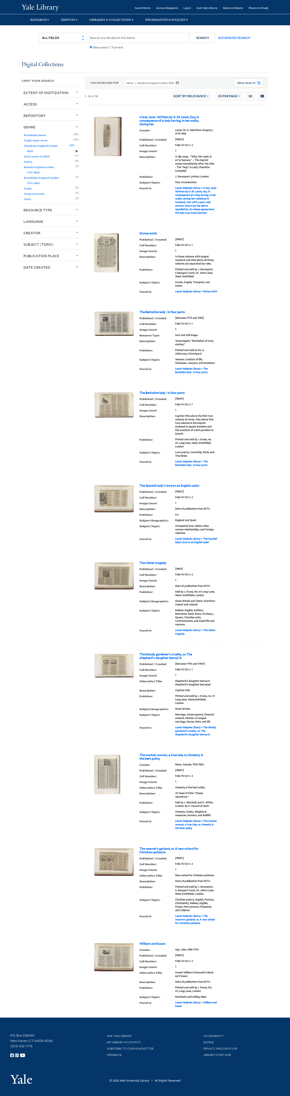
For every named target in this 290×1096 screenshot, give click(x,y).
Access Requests (167, 8)
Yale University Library (40, 7)
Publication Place (41, 255)
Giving (208, 1042)
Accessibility (213, 1036)
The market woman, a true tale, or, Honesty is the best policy (171, 756)
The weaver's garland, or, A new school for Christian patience (168, 850)
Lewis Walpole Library (188, 187)
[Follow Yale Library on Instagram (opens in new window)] (17, 1055)
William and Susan (152, 943)
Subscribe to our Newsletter (130, 1048)
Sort (189, 96)
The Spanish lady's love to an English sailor (169, 485)
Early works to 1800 (37, 156)
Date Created (36, 267)
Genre (29, 127)
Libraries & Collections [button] (110, 20)
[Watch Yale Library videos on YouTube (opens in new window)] (22, 1055)
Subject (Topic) (38, 244)
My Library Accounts (124, 1042)
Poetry (28, 162)
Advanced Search (234, 38)
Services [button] (68, 20)
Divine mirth (148, 233)
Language (33, 221)
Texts (27, 199)
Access (30, 104)
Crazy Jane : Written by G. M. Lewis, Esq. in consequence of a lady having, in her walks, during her (169, 120)
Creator (31, 232)
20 (227, 96)
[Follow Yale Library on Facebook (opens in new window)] (12, 1055)
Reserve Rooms (233, 8)
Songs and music (34, 194)
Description (101, 47)
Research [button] (38, 20)
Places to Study (258, 8)
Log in (187, 8)
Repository (34, 115)
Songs (28, 188)
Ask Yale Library (207, 8)
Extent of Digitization (45, 92)
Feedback (114, 1054)
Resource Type (37, 210)
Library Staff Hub (217, 1054)
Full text (117, 47)
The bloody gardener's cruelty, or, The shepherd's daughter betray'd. (165, 656)
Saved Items (143, 8)
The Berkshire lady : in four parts (162, 312)
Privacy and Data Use (220, 1048)
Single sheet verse (36, 140)
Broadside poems (35, 135)
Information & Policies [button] (165, 20)
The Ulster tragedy (152, 563)
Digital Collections (43, 65)
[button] (202, 38)
